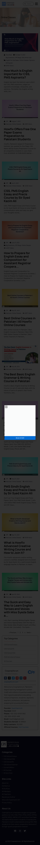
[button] (6, 407)
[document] (20, 422)
